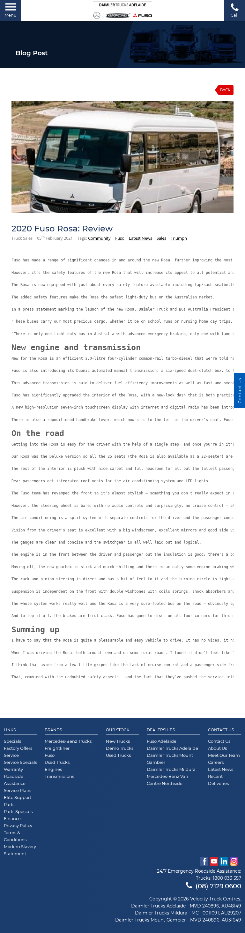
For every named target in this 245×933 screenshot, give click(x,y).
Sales (161, 238)
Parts (9, 804)
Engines (53, 769)
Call (235, 15)
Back (225, 90)
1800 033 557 (227, 878)
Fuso (119, 238)
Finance (12, 818)
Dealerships (161, 730)
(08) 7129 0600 (218, 886)
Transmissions (59, 776)
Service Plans (17, 790)
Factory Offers (18, 748)
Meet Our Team (224, 755)
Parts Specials (18, 811)
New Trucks (118, 741)
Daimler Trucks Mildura (171, 769)
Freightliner (57, 748)
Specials (12, 741)
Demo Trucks (119, 748)
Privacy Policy (18, 825)
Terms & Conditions (15, 836)
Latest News (140, 238)
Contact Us (221, 730)
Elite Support (17, 797)
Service (11, 755)
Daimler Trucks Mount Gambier (170, 759)
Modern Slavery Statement (20, 850)
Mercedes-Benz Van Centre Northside (167, 780)
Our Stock (118, 730)
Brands (53, 730)
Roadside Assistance (15, 780)
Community (99, 238)
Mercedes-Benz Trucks (68, 741)
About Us (217, 748)
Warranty (13, 769)
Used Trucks (57, 762)
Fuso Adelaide (161, 741)
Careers (216, 762)
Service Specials (20, 762)
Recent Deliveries (218, 780)
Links (10, 730)
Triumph (179, 238)
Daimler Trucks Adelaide (172, 748)
